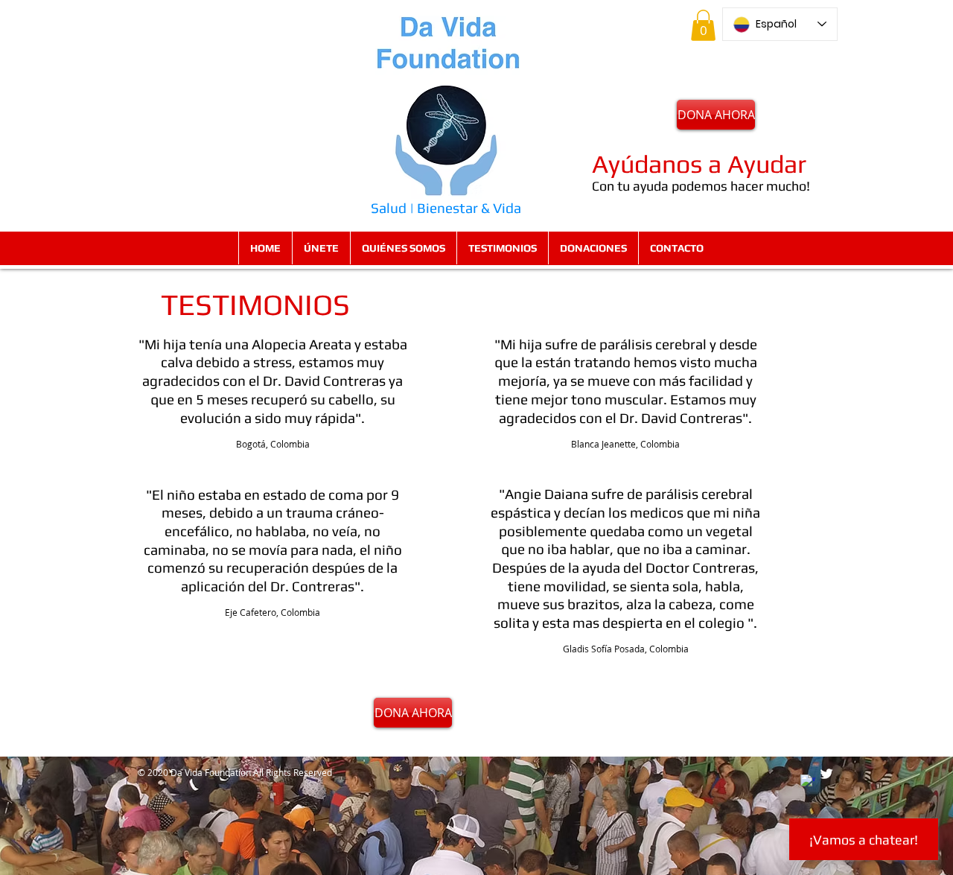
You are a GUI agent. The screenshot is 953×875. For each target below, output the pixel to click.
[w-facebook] (807, 781)
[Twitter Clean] (826, 773)
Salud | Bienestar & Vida (446, 208)
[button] (703, 25)
